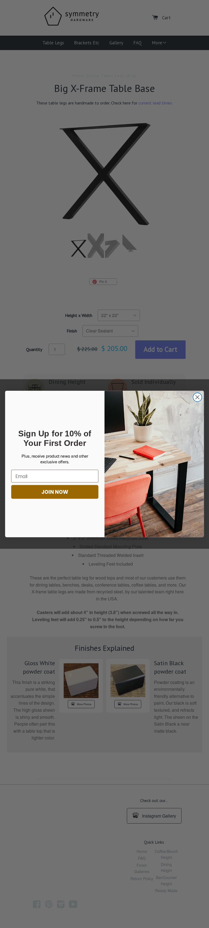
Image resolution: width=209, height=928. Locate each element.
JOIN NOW (54, 491)
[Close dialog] (197, 397)
